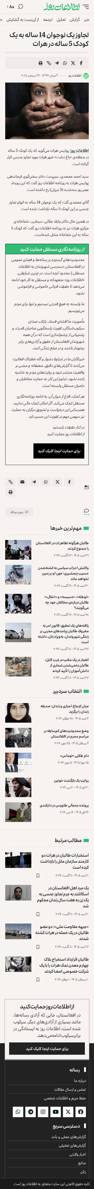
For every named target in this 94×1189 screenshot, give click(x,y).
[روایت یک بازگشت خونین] (18, 787)
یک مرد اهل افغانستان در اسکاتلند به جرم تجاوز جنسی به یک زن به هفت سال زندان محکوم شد (63, 897)
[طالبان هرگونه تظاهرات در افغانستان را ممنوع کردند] (18, 550)
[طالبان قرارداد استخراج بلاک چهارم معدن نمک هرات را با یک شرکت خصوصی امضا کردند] (18, 964)
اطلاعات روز (74, 75)
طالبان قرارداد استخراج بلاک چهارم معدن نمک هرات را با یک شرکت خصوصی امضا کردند (64, 965)
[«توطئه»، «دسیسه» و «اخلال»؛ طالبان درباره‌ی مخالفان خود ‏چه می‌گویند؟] (18, 603)
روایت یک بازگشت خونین (71, 780)
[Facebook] (80, 1112)
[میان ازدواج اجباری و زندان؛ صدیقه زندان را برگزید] (18, 713)
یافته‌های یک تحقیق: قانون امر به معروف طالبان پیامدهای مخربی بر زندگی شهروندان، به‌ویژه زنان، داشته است (63, 633)
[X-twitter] (68, 1112)
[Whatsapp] (18, 1112)
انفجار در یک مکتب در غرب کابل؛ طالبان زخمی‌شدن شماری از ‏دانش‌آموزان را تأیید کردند (67, 665)
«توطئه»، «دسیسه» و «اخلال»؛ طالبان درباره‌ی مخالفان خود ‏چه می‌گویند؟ (66, 602)
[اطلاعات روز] (61, 6)
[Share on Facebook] (81, 63)
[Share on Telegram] (57, 63)
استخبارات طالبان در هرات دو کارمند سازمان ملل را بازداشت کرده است (64, 861)
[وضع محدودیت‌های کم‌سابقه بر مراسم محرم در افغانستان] (18, 737)
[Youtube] (55, 1112)
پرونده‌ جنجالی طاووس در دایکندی (64, 805)
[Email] (22, 482)
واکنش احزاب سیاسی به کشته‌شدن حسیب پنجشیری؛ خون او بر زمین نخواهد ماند (63, 573)
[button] (84, 6)
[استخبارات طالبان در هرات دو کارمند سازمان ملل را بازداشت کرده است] (18, 860)
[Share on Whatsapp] (65, 63)
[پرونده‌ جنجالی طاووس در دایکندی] (18, 812)
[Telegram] (30, 1112)
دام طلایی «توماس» (74, 755)
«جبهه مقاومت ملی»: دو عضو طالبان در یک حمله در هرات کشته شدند (62, 932)
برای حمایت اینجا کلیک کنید (59, 451)
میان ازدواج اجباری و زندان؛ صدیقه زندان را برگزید (64, 708)
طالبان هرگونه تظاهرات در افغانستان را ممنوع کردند (62, 545)
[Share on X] (73, 63)
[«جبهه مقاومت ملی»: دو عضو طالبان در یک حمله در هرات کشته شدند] (18, 931)
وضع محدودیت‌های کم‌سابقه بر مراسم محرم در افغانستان (66, 733)
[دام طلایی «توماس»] (18, 762)
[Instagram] (43, 1112)
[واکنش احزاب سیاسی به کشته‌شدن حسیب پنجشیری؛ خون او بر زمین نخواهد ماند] (18, 574)
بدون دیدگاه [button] (17, 512)
